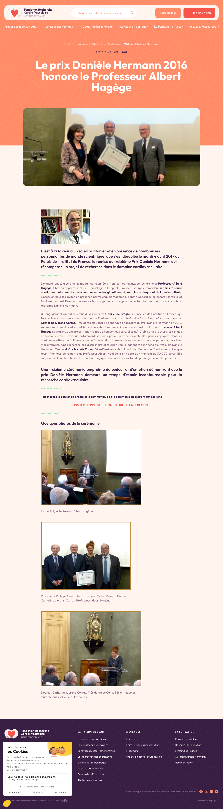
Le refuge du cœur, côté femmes (96, 750)
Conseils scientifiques (187, 739)
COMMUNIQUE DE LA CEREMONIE (126, 405)
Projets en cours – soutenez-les (144, 756)
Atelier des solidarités (90, 780)
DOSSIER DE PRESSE (87, 405)
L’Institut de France (186, 750)
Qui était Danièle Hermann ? (191, 756)
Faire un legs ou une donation (142, 744)
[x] (206, 791)
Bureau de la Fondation (91, 774)
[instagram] (211, 791)
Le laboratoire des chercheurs (95, 756)
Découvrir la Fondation (188, 744)
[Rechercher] (132, 13)
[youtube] (217, 791)
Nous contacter (184, 762)
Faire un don (133, 739)
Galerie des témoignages (92, 762)
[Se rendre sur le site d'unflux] (64, 800)
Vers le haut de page (207, 800)
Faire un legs (168, 13)
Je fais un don (201, 13)
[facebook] (201, 791)
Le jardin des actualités (91, 768)
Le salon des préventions (92, 739)
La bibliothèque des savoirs (93, 744)
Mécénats (132, 750)
